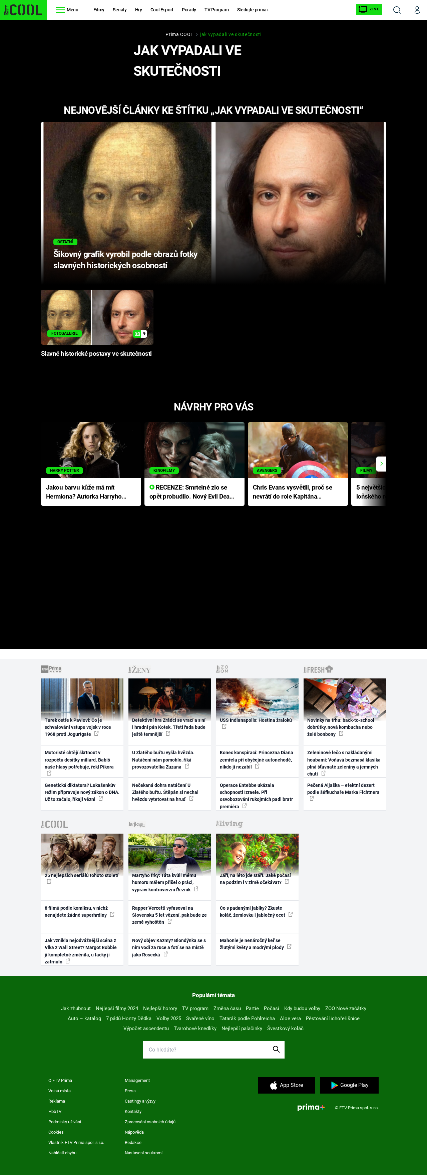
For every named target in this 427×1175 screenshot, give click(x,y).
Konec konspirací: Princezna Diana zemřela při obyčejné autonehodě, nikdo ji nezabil (256, 760)
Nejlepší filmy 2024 (117, 1008)
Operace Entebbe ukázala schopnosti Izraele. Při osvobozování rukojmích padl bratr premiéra (256, 796)
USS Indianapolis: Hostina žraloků (256, 720)
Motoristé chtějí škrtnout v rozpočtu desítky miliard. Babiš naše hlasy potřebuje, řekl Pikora (79, 760)
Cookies (56, 1132)
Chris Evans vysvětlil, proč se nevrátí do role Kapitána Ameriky (292, 492)
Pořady (189, 9)
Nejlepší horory (160, 1008)
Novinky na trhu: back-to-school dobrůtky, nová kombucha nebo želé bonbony (340, 727)
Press (130, 1090)
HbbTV (54, 1111)
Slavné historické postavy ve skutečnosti (96, 353)
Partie (252, 1008)
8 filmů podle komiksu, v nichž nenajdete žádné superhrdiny (76, 911)
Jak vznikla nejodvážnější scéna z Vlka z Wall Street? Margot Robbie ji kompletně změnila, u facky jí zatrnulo (81, 951)
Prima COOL (179, 34)
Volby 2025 (168, 1018)
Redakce (133, 1142)
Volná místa (59, 1090)
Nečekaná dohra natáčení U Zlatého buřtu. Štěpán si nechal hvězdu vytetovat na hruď (165, 792)
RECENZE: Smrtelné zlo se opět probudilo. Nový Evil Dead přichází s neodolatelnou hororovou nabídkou (191, 492)
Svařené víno (200, 1018)
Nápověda (134, 1132)
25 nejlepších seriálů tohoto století (81, 875)
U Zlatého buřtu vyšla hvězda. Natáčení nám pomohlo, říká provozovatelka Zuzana (163, 760)
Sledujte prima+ (253, 9)
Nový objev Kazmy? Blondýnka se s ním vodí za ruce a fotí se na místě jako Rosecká (169, 947)
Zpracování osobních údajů (150, 1121)
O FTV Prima (60, 1080)
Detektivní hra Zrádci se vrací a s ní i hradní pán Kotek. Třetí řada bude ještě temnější (168, 727)
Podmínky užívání (64, 1121)
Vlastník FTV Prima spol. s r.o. (76, 1142)
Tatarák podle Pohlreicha (247, 1018)
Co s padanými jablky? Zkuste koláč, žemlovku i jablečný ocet (253, 911)
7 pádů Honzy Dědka (128, 1018)
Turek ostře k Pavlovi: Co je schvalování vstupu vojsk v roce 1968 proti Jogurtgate (78, 727)
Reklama (56, 1101)
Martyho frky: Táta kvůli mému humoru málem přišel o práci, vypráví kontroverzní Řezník (164, 882)
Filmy (98, 9)
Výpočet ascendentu (146, 1028)
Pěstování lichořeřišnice (333, 1018)
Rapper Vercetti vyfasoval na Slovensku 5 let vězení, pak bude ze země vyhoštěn (169, 915)
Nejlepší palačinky (242, 1028)
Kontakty (133, 1111)
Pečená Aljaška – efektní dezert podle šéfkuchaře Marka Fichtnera (343, 789)
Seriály (120, 9)
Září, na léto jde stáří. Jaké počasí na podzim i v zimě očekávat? (255, 879)
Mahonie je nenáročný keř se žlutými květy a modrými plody (252, 944)
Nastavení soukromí (143, 1152)
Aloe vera (290, 1018)
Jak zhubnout (76, 1008)
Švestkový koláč (285, 1028)
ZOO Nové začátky (345, 1008)
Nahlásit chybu (62, 1152)
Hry (138, 9)
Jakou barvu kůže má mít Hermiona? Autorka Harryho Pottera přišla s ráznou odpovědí (84, 492)
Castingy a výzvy (140, 1101)
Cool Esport (161, 9)
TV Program (216, 9)
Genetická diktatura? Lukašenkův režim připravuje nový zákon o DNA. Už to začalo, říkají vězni (82, 792)
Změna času (227, 1008)
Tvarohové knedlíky (195, 1028)
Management (137, 1080)
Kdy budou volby (302, 1008)
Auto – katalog (84, 1018)
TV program (195, 1008)
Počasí (271, 1008)
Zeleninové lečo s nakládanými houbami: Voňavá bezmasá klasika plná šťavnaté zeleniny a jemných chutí (344, 763)
